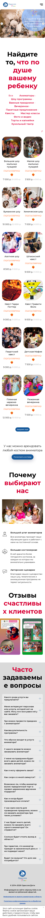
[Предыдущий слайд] (2, 23)
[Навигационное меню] (41, 5)
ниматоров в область (33, 897)
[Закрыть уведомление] (43, 907)
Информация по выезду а (13, 897)
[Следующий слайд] (43, 23)
